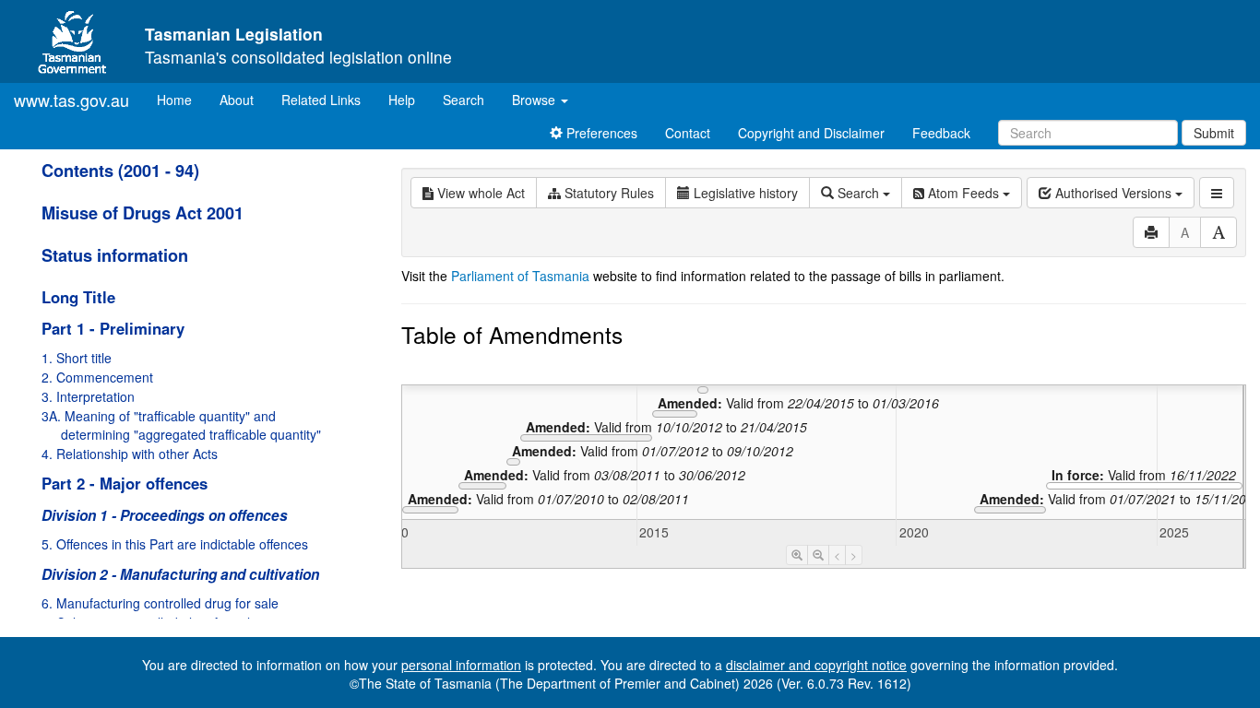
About (237, 99)
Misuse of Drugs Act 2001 (143, 213)
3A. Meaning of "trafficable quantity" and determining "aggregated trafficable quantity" (181, 425)
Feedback (941, 133)
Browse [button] (535, 99)
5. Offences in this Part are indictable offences (175, 544)
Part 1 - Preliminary (113, 328)
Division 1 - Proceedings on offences (165, 515)
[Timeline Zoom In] (797, 555)
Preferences (600, 133)
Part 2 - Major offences (125, 483)
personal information (461, 664)
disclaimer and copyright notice (816, 664)
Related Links (321, 99)
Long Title (78, 297)
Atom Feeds (963, 192)
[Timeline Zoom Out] (818, 555)
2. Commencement (97, 377)
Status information (115, 255)
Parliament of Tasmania (520, 275)
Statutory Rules (607, 192)
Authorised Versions (1113, 192)
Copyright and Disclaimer (811, 133)
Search (463, 99)
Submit (1214, 133)
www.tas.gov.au (71, 100)
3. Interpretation (88, 396)
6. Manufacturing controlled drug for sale (160, 603)
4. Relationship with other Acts (130, 453)
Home (181, 99)
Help (401, 99)
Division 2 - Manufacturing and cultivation (180, 574)
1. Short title (77, 357)
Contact (687, 133)
